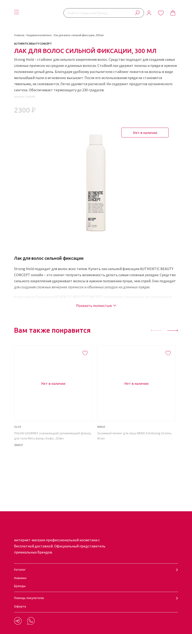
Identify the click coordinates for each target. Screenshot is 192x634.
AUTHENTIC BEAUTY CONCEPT (33, 43)
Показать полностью (94, 305)
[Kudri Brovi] (42, 13)
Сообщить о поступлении (53, 462)
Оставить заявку (136, 462)
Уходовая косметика (39, 35)
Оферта (20, 606)
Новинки (20, 578)
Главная (19, 35)
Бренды (20, 586)
